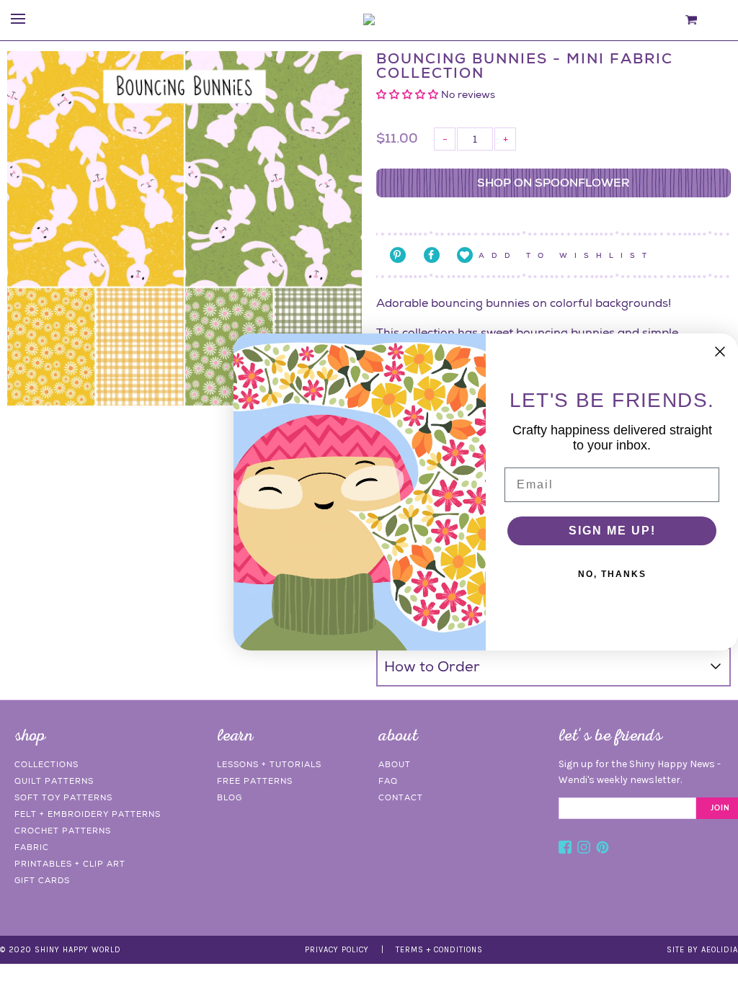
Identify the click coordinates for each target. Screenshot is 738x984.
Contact (400, 797)
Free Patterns (255, 781)
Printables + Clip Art (69, 864)
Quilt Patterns (54, 781)
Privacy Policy (337, 949)
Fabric (31, 847)
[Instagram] (583, 849)
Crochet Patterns (62, 831)
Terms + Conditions (439, 949)
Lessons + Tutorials (269, 764)
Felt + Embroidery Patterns (87, 814)
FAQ (388, 781)
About (394, 764)
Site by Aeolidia (702, 949)
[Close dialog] (720, 351)
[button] (408, 94)
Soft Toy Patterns (63, 797)
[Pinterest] (602, 849)
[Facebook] (565, 849)
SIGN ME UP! (612, 530)
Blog (229, 797)
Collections (46, 764)
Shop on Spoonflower (553, 182)
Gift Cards (42, 880)
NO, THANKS (612, 574)
